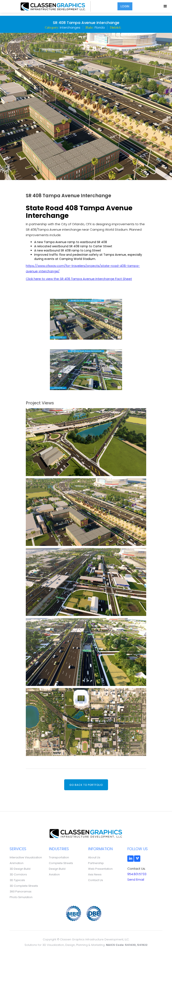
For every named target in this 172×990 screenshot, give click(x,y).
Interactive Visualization (26, 857)
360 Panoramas (20, 891)
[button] (165, 6)
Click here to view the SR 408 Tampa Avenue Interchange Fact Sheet (79, 279)
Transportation (59, 857)
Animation (16, 863)
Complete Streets (61, 863)
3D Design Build (20, 869)
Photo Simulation (21, 897)
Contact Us (95, 880)
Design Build (57, 869)
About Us (94, 857)
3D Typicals (17, 880)
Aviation (54, 874)
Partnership (96, 863)
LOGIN (125, 6)
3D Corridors (18, 874)
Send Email (135, 879)
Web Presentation (100, 869)
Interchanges (70, 27)
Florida (100, 27)
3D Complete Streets (24, 886)
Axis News (95, 874)
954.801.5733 (136, 874)
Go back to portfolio (86, 785)
